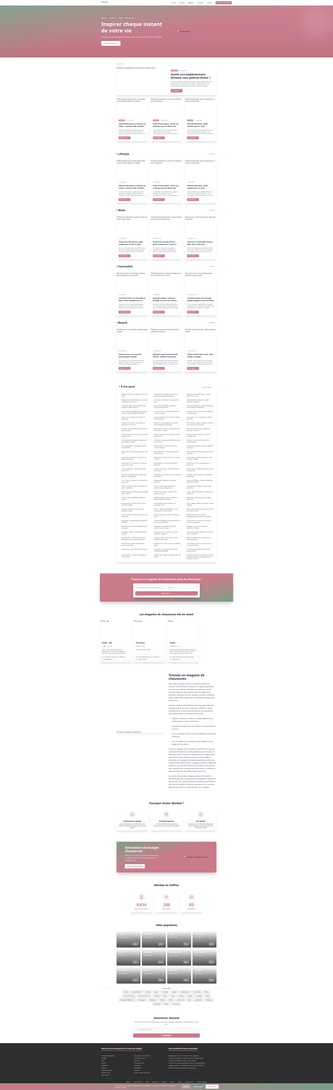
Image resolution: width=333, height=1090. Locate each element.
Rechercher (165, 593)
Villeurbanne (185, 992)
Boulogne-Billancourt (128, 1000)
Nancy (166, 1004)
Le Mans (157, 996)
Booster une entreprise (223, 3)
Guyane (103, 1063)
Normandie (137, 1068)
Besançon (152, 1000)
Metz (207, 996)
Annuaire (182, 3)
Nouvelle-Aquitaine (106, 1070)
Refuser (186, 1087)
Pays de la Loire (105, 1073)
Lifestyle (112, 18)
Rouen (171, 1000)
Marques (164, 1082)
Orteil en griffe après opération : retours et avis (182, 1068)
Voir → (135, 944)
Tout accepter (212, 1087)
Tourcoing (175, 1004)
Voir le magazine (110, 43)
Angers (174, 992)
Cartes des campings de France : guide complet (182, 1060)
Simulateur (200, 3)
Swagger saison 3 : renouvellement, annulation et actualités (186, 1065)
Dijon (156, 992)
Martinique (137, 1065)
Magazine (191, 3)
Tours (173, 996)
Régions (128, 1082)
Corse (103, 1060)
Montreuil (180, 1000)
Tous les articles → (208, 387)
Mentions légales (202, 1082)
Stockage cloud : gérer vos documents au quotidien (183, 1056)
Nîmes (207, 992)
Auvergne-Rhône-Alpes (108, 1056)
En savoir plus (132, 1087)
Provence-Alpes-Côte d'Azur (142, 1073)
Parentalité (129, 18)
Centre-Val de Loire (139, 1058)
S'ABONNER (166, 1035)
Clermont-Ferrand (144, 996)
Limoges (199, 996)
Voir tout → (213, 154)
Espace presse (189, 1082)
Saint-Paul (157, 1004)
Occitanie (137, 1070)
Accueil (174, 3)
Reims (126, 992)
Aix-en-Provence (129, 996)
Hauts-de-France (139, 1063)
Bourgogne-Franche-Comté (142, 1056)
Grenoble (165, 992)
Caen (189, 1000)
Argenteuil (198, 1000)
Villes (147, 1082)
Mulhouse (209, 1000)
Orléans (162, 1000)
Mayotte (103, 1068)
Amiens (181, 996)
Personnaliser (198, 1087)
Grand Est (137, 1060)
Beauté (104, 18)
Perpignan (141, 1000)
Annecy (190, 996)
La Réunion (104, 1065)
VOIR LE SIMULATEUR (135, 866)
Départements (138, 1082)
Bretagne (104, 1058)
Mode (121, 18)
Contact (209, 3)
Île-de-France (105, 1075)
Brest (165, 996)
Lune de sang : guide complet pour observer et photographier (187, 1063)
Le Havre (148, 992)
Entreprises (155, 1082)
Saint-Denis (197, 992)
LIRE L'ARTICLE (123, 138)
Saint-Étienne (136, 992)
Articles (172, 1082)
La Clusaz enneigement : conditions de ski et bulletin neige (186, 1058)
